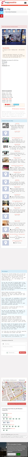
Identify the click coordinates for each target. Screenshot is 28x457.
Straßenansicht (22, 380)
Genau (18, 454)
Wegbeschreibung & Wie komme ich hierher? (16, 403)
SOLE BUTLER (17, 144)
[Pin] (1, 16)
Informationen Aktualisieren (19, 108)
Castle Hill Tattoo (17, 194)
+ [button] (3, 383)
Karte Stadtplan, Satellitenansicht (10, 380)
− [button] (3, 385)
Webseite (5, 62)
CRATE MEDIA (17, 214)
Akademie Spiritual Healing (17, 240)
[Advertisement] (14, 20)
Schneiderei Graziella (17, 172)
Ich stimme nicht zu (11, 454)
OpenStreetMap (19, 400)
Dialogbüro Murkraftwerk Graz (17, 137)
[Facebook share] (1, 9)
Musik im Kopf (17, 220)
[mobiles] (25, 3)
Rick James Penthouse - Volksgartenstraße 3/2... (17, 235)
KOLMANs (17, 180)
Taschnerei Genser (17, 186)
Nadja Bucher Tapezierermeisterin (17, 165)
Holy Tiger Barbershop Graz (17, 201)
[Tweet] (1, 12)
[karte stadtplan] (9, 2)
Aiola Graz (17, 123)
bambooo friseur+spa (17, 157)
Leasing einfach (17, 131)
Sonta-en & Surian (17, 207)
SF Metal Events (17, 151)
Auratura (17, 227)
